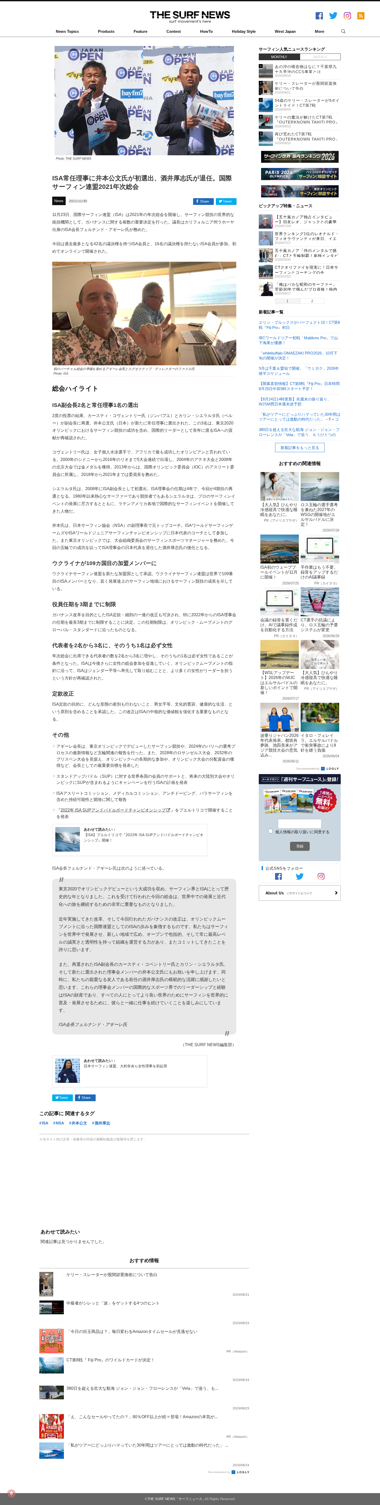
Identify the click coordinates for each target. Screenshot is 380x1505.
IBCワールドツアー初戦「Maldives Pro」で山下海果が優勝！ (298, 340)
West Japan (285, 31)
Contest (173, 31)
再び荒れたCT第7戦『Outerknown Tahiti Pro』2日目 (307, 139)
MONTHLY (279, 57)
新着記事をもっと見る (299, 447)
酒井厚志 (102, 1123)
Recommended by (219, 1472)
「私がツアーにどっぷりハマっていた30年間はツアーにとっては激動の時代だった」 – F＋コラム (299, 416)
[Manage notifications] (11, 1493)
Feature (140, 31)
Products (106, 31)
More (319, 31)
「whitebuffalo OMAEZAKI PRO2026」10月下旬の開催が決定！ (298, 355)
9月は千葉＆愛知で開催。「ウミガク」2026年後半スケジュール (299, 370)
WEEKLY (320, 57)
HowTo (206, 31)
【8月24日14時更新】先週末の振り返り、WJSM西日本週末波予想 (295, 401)
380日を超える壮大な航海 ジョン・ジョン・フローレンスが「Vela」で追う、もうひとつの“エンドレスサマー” (299, 431)
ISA (45, 1123)
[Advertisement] (144, 1186)
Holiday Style (244, 31)
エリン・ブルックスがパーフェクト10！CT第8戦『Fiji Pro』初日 (299, 324)
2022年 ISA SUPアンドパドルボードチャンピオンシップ (113, 810)
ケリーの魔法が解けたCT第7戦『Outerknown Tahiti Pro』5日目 (307, 122)
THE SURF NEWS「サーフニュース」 (176, 1499)
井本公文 (79, 1123)
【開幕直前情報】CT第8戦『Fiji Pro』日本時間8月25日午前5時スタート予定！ (299, 385)
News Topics (67, 31)
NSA (60, 1123)
